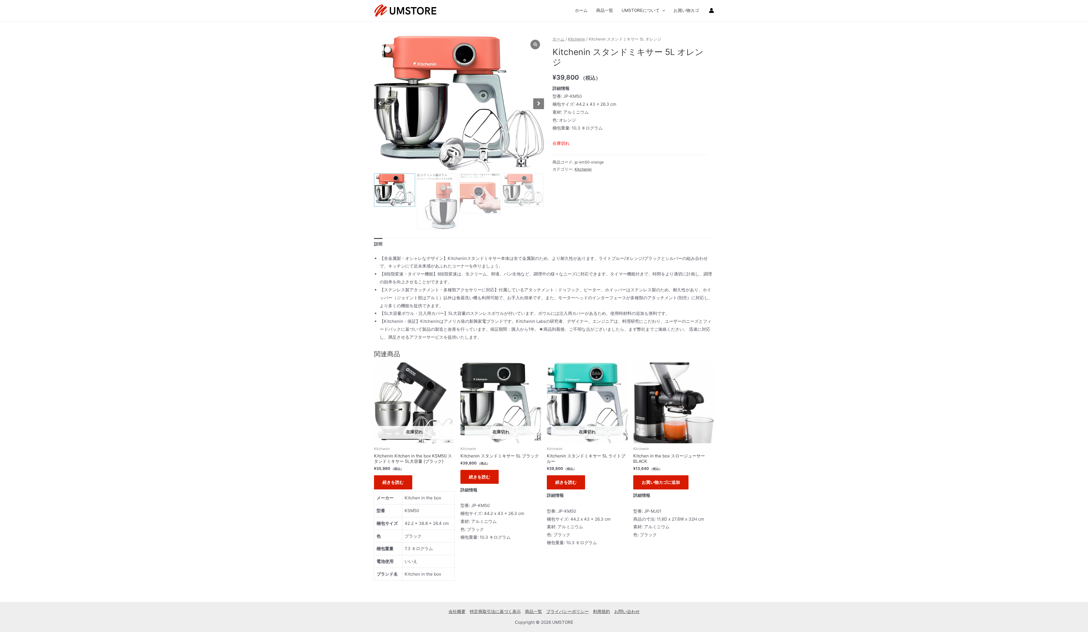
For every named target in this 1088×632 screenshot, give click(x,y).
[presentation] (662, 10)
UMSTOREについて (641, 10)
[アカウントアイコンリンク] (711, 10)
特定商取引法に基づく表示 (495, 611)
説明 (378, 244)
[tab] (378, 244)
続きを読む (393, 482)
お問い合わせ (627, 611)
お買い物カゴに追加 (661, 482)
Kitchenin (576, 39)
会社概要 (457, 611)
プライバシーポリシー (567, 611)
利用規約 (601, 611)
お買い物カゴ (686, 10)
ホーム (581, 10)
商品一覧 (604, 10)
